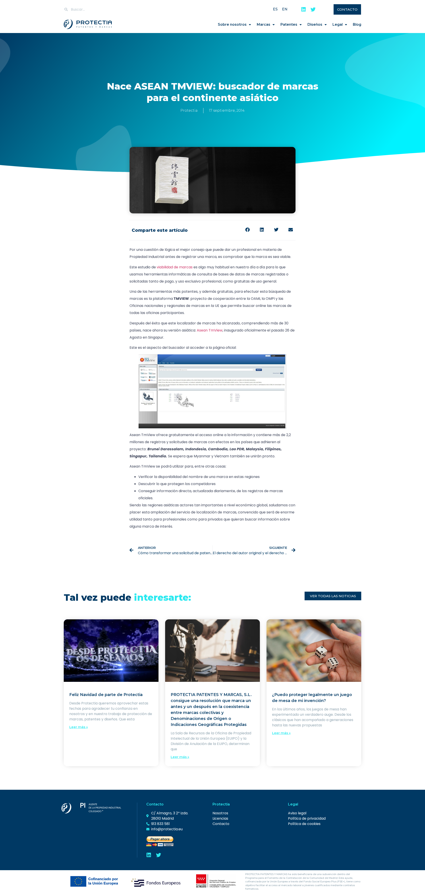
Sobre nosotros (232, 24)
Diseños (314, 24)
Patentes (288, 24)
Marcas (263, 24)
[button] (247, 230)
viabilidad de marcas (175, 267)
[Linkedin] (303, 9)
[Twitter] (313, 9)
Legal (337, 24)
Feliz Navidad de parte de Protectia (106, 694)
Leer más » (78, 727)
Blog (357, 24)
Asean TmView (209, 330)
